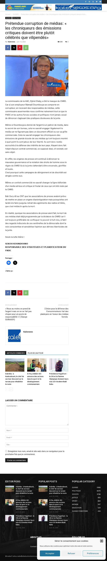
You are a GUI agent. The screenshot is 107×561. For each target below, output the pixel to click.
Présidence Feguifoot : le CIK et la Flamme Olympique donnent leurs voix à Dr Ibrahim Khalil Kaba (58, 379)
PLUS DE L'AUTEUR (35, 353)
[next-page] (11, 389)
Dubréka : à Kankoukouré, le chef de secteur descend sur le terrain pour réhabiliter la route (14, 379)
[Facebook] (85, 1)
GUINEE (16, 14)
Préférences (93, 553)
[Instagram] (89, 1)
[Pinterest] (19, 47)
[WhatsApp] (25, 47)
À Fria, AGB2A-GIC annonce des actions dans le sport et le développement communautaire (35, 379)
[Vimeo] (96, 1)
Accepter (49, 553)
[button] (101, 541)
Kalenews (11, 42)
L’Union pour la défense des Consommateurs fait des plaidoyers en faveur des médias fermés (54, 312)
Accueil (7, 14)
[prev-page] (6, 389)
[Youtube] (100, 1)
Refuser (71, 553)
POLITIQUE (16, 18)
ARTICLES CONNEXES (16, 353)
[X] (93, 1)
